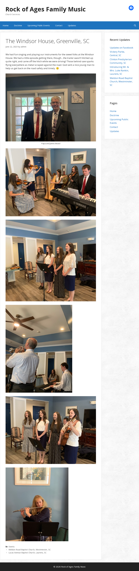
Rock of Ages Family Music (45, 9)
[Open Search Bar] (135, 25)
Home (6, 25)
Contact (58, 25)
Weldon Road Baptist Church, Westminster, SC (30, 549)
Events (12, 546)
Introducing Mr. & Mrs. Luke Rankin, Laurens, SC (119, 70)
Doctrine (18, 25)
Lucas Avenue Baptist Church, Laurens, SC (27, 552)
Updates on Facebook (121, 47)
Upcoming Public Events (38, 25)
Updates (72, 25)
